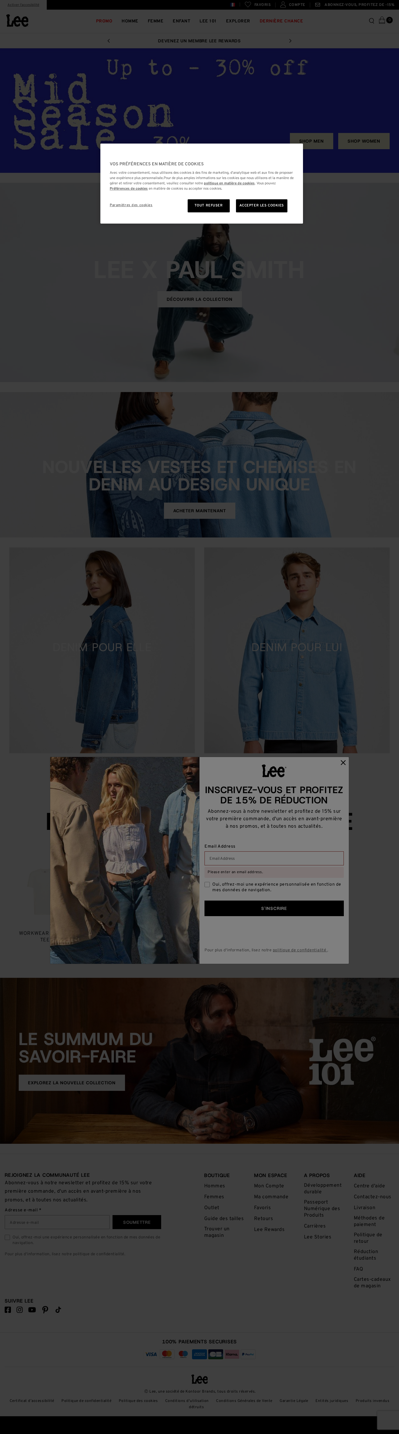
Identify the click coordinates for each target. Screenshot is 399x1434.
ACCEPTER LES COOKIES (261, 205)
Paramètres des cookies (131, 205)
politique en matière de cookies (229, 183)
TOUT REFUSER (209, 205)
